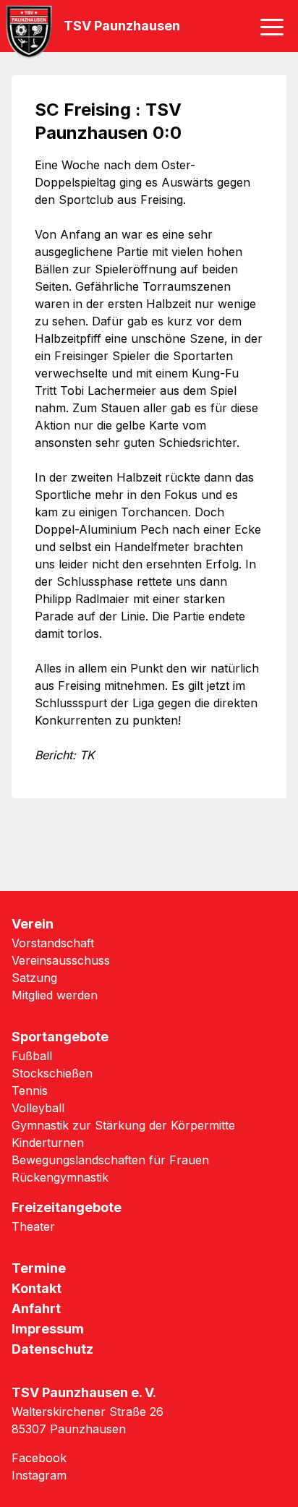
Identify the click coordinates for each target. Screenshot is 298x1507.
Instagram (39, 1475)
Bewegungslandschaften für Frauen (110, 1160)
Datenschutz (52, 1349)
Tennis (30, 1090)
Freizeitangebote (67, 1207)
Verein (33, 923)
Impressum (48, 1328)
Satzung (34, 977)
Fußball (32, 1056)
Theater (33, 1226)
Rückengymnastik (60, 1177)
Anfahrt (36, 1308)
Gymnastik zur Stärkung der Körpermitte (123, 1125)
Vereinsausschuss (61, 960)
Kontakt (36, 1288)
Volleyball (38, 1108)
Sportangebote (60, 1036)
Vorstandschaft (53, 943)
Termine (39, 1268)
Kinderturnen (48, 1142)
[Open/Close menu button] (272, 26)
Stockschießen (52, 1073)
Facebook (39, 1458)
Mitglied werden (55, 995)
